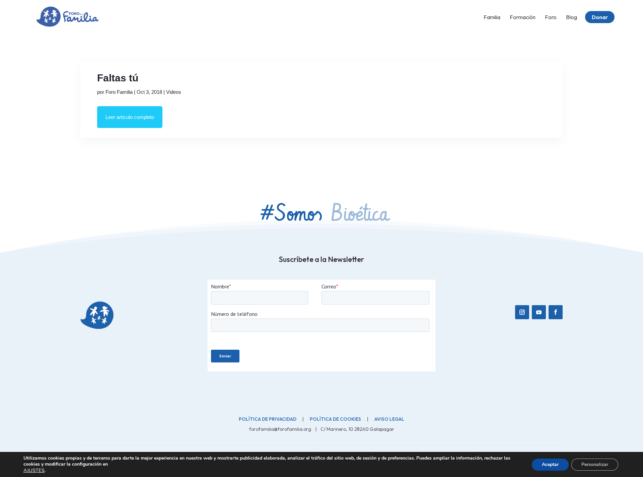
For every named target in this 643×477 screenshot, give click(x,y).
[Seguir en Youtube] (539, 312)
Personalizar (594, 464)
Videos (173, 92)
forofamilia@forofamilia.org (280, 429)
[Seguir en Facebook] (556, 312)
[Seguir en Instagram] (522, 312)
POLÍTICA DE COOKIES (335, 419)
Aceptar (550, 464)
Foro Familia (119, 92)
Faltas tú (117, 77)
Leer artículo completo (129, 117)
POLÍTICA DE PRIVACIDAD (267, 419)
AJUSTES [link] (34, 470)
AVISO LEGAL (389, 419)
